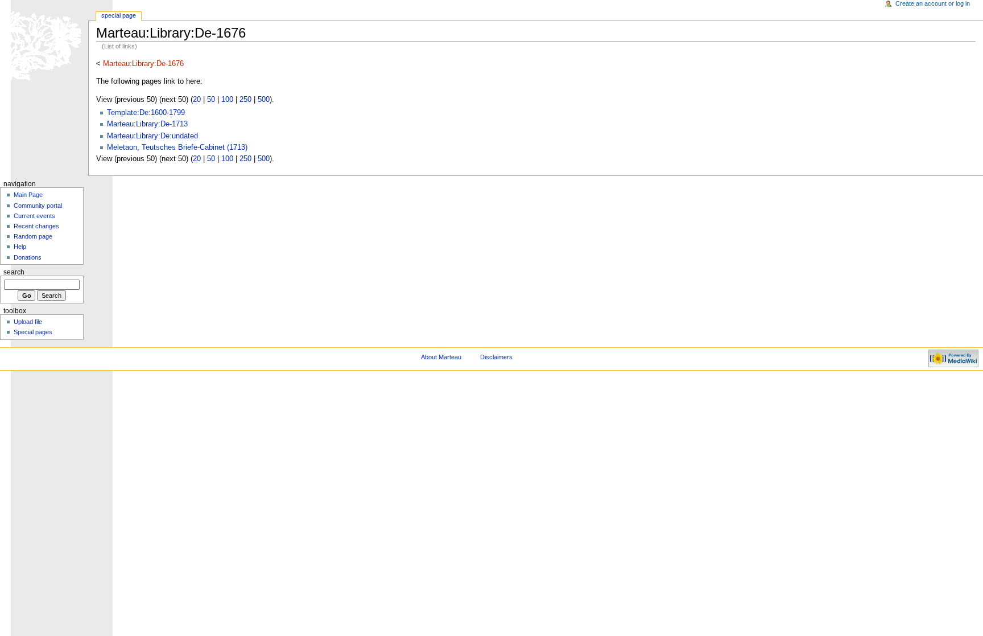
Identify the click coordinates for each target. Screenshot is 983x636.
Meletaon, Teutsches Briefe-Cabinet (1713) (177, 147)
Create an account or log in (932, 3)
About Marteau (441, 357)
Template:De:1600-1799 (146, 113)
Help (20, 246)
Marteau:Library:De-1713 (147, 124)
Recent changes (36, 226)
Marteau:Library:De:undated (152, 136)
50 (211, 100)
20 (197, 100)
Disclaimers (496, 357)
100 (227, 100)
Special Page (118, 15)
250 (245, 100)
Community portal (38, 205)
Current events (34, 215)
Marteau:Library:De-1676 (143, 64)
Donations (28, 257)
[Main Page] (44, 44)
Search (13, 272)
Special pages (33, 332)
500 (264, 100)
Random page (33, 236)
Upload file (28, 321)
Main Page (28, 194)
